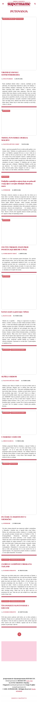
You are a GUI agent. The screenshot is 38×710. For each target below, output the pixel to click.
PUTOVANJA (19, 18)
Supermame (6, 190)
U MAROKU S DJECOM (11, 437)
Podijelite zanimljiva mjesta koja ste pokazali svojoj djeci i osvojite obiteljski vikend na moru (18, 183)
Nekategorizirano (9, 18)
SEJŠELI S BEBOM (9, 377)
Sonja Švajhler (8, 79)
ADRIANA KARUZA (8, 441)
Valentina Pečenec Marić (11, 144)
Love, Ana (29, 681)
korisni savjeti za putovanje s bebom (15, 312)
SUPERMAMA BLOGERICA (18, 349)
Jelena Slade (7, 315)
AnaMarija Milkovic (9, 570)
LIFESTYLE (6, 463)
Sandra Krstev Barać (10, 253)
